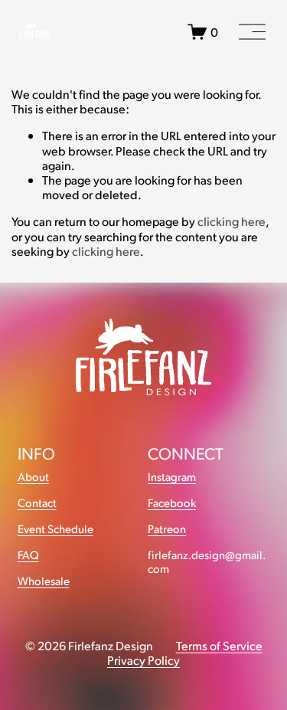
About (33, 476)
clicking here (231, 221)
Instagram (172, 476)
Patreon (167, 528)
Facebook (172, 502)
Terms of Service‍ (219, 645)
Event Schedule (55, 528)
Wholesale (44, 580)
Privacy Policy (143, 660)
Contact (37, 502)
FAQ (28, 554)
